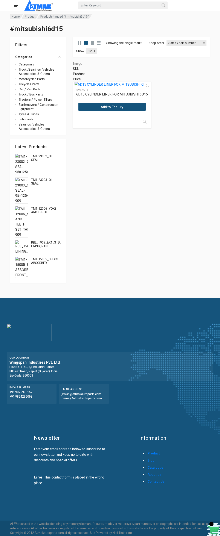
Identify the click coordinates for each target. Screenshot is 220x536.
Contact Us (156, 481)
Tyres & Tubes (29, 114)
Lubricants (26, 119)
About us (154, 474)
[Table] (99, 43)
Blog (151, 460)
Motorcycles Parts (32, 79)
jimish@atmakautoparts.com (81, 394)
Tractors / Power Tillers (35, 99)
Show (80, 51)
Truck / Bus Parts (31, 94)
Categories (23, 57)
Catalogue (155, 467)
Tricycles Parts (29, 84)
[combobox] (123, 5)
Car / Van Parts (30, 89)
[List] (92, 43)
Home (16, 16)
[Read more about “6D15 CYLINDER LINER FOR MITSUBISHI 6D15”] (144, 122)
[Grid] (79, 43)
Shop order (156, 43)
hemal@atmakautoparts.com (82, 398)
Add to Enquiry (112, 107)
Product (30, 16)
